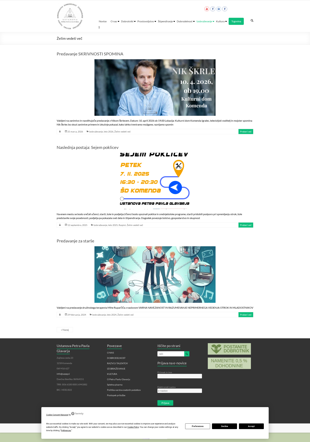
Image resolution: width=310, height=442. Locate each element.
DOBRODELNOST (116, 358)
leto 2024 (111, 314)
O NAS (110, 352)
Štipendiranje (165, 21)
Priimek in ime (164, 372)
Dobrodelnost (184, 21)
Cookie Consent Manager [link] (57, 415)
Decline (224, 426)
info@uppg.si (63, 373)
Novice (103, 21)
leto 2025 (113, 225)
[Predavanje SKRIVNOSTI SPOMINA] (155, 61)
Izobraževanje (204, 21)
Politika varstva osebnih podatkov (124, 390)
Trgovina (236, 21)
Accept (251, 426)
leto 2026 (108, 131)
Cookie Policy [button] (133, 427)
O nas (114, 21)
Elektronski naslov (166, 387)
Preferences (198, 426)
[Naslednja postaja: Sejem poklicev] (155, 154)
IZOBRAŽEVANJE (116, 368)
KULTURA (112, 374)
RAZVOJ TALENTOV (117, 363)
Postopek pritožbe (116, 395)
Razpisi (122, 225)
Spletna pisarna (114, 384)
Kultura (220, 21)
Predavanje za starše (75, 240)
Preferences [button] (66, 430)
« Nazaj (65, 329)
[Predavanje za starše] (155, 248)
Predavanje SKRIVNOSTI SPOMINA (90, 53)
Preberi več (246, 131)
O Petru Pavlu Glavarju (118, 379)
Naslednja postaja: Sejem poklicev (88, 147)
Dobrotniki (127, 21)
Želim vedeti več (122, 131)
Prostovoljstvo (145, 21)
